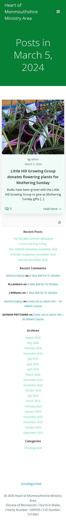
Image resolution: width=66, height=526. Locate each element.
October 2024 (33, 390)
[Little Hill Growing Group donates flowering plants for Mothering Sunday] (33, 127)
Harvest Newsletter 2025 (33, 259)
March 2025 (33, 374)
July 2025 (33, 358)
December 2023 (33, 417)
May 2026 (33, 343)
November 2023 (33, 422)
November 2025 (33, 353)
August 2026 (33, 337)
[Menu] (58, 12)
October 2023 (33, 427)
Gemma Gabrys (15, 275)
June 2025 (33, 364)
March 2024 (33, 401)
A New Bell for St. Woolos (44, 275)
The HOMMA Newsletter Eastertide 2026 (33, 249)
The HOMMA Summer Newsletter (33, 238)
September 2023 (33, 432)
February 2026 (33, 348)
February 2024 (33, 406)
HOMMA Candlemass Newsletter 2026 (33, 254)
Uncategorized (33, 448)
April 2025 (33, 369)
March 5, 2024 (33, 164)
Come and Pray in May (33, 244)
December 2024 (33, 380)
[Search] (59, 222)
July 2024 (33, 395)
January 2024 (33, 411)
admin (34, 159)
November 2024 (33, 385)
